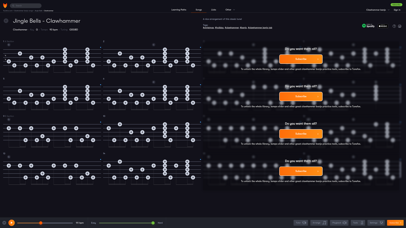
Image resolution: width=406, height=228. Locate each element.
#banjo (243, 27)
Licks (213, 9)
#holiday (219, 27)
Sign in (397, 10)
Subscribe (396, 5)
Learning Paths (178, 9)
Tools (355, 223)
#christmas (208, 27)
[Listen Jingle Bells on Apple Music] (383, 27)
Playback (336, 223)
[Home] (5, 5)
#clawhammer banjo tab (260, 27)
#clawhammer (232, 27)
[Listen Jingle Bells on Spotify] (368, 26)
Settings (373, 223)
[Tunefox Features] (393, 26)
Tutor (298, 223)
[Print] (400, 26)
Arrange (316, 223)
